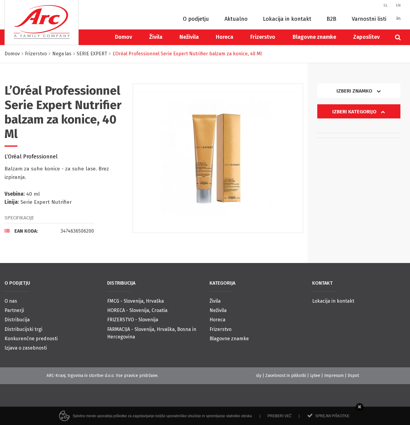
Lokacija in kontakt (287, 19)
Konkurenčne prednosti (31, 338)
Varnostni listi (369, 19)
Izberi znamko (354, 91)
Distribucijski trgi (23, 329)
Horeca (224, 37)
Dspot (353, 375)
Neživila (189, 37)
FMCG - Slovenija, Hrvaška (135, 301)
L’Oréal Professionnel (31, 156)
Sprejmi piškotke (332, 416)
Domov (123, 37)
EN (398, 5)
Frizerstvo (262, 37)
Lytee (315, 375)
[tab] (49, 231)
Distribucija (17, 320)
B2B (331, 19)
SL (385, 5)
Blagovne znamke (314, 37)
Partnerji (14, 310)
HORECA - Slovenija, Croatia (137, 310)
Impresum (334, 375)
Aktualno (236, 19)
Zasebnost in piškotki (285, 375)
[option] (218, 158)
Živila (155, 37)
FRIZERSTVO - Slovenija (132, 320)
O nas (11, 301)
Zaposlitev (366, 37)
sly (258, 375)
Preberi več (279, 416)
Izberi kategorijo (355, 112)
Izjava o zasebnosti (26, 348)
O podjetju (196, 19)
